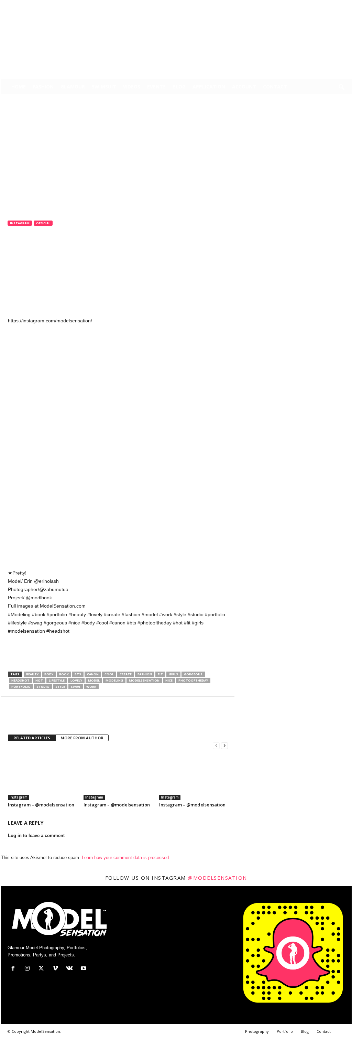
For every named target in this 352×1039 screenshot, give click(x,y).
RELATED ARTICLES (31, 737)
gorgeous (193, 674)
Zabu (18, 252)
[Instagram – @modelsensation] (42, 774)
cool (109, 674)
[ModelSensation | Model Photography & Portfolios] (176, 44)
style (60, 686)
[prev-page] (216, 745)
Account (244, 86)
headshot (20, 680)
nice (169, 680)
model (94, 680)
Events (156, 86)
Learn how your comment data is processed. (126, 857)
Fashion (43, 86)
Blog (179, 86)
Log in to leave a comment (36, 835)
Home (18, 86)
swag (75, 686)
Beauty (32, 674)
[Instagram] (304, 5)
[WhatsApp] (62, 717)
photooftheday (193, 680)
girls (173, 674)
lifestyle (57, 680)
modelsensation (144, 680)
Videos (131, 86)
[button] (341, 87)
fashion (145, 674)
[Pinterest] (46, 717)
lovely (76, 680)
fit (160, 674)
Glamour (72, 86)
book (64, 674)
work (91, 686)
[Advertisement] (117, 653)
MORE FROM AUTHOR (81, 737)
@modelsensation (217, 877)
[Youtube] (346, 5)
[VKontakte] (336, 5)
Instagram (20, 223)
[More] (78, 717)
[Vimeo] (325, 5)
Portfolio (285, 1031)
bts (78, 674)
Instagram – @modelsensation (41, 805)
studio (43, 686)
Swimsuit (104, 86)
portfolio (21, 686)
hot (39, 680)
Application (208, 86)
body (48, 674)
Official (43, 223)
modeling (114, 680)
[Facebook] (293, 5)
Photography (257, 1031)
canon (93, 674)
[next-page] (224, 745)
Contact (275, 86)
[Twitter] (314, 5)
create (126, 674)
